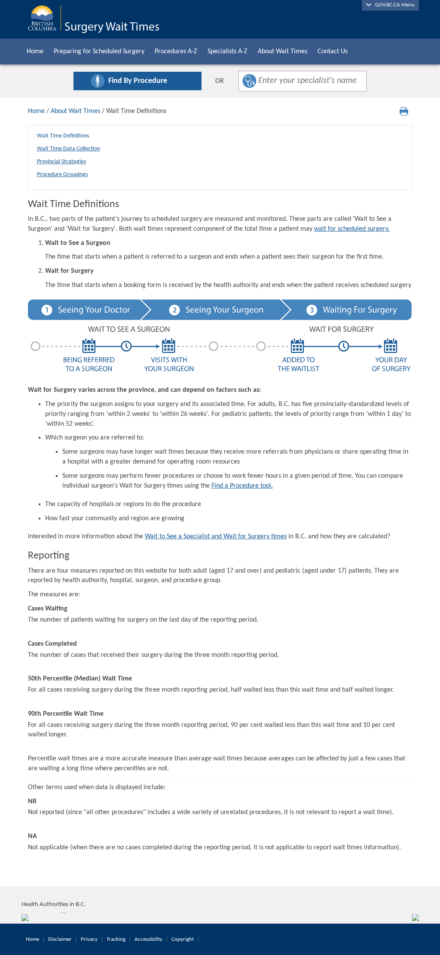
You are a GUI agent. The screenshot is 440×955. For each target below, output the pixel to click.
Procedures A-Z (176, 51)
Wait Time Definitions (63, 136)
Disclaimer (60, 939)
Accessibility (148, 939)
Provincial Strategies (61, 162)
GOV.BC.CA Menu (393, 5)
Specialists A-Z (228, 51)
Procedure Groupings (62, 174)
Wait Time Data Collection (68, 149)
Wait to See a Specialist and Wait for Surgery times (216, 536)
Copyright (182, 939)
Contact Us (333, 51)
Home (35, 51)
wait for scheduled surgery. (352, 229)
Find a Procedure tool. (242, 485)
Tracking (116, 939)
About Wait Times (282, 51)
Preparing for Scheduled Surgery (99, 51)
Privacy (89, 939)
